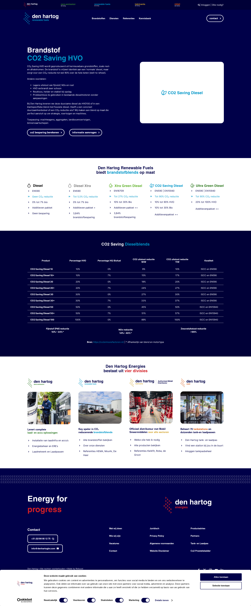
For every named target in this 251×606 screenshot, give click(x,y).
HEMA (99, 451)
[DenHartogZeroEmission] (39, 379)
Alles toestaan (221, 577)
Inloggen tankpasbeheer (198, 451)
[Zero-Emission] (49, 393)
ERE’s (55, 446)
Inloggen (205, 4)
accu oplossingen (47, 432)
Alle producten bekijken (147, 445)
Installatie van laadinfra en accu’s (50, 440)
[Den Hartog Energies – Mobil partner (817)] (202, 392)
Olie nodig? (218, 4)
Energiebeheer (40, 446)
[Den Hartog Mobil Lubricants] (151, 392)
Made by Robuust (75, 568)
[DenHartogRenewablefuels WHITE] (41, 13)
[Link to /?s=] (199, 5)
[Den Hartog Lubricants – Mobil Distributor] (151, 379)
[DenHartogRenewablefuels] (90, 379)
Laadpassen (57, 451)
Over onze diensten (94, 445)
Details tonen (161, 600)
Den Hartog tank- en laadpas (201, 440)
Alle (85, 440)
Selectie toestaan (221, 585)
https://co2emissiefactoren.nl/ (108, 342)
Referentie (139, 450)
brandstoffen (95, 440)
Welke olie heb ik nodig (147, 439)
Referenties (89, 451)
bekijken (107, 440)
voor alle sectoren (158, 432)
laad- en (32, 432)
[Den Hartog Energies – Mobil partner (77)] (100, 392)
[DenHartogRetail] (192, 379)
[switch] (91, 600)
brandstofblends (103, 432)
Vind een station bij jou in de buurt (204, 445)
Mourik (108, 451)
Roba (159, 450)
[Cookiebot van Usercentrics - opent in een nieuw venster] (24, 600)
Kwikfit (151, 450)
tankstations (200, 429)
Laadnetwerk (39, 451)
